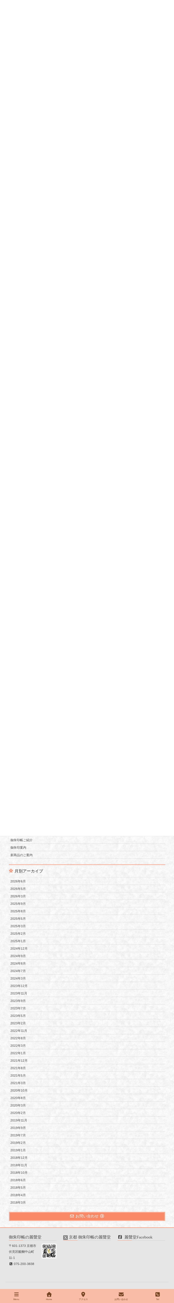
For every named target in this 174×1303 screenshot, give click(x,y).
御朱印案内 (18, 847)
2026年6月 (18, 881)
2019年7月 (18, 1135)
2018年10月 (19, 1172)
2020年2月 (18, 1113)
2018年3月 (18, 1202)
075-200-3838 (23, 1264)
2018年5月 (18, 1187)
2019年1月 (18, 1150)
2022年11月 (18, 1030)
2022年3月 (18, 1045)
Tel (157, 1299)
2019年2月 (18, 1143)
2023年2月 (18, 1023)
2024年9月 (18, 956)
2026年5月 (18, 889)
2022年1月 (18, 1053)
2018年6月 (18, 1180)
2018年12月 (19, 1157)
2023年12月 (19, 986)
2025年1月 (18, 941)
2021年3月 (18, 1083)
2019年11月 (18, 1120)
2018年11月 (18, 1165)
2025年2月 (18, 933)
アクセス (83, 1299)
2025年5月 (18, 918)
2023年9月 (18, 1001)
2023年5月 (18, 1016)
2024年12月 (19, 948)
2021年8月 (18, 1068)
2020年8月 (18, 1098)
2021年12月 (19, 1060)
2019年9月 (18, 1128)
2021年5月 (18, 1075)
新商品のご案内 (21, 855)
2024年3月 (18, 978)
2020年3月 (18, 1105)
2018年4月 (18, 1195)
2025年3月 (18, 926)
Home (49, 1299)
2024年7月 (18, 971)
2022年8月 (18, 1038)
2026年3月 (18, 896)
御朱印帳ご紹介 (21, 840)
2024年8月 (18, 963)
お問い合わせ (121, 1299)
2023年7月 (18, 1008)
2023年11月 (18, 993)
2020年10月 (19, 1090)
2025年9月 (18, 903)
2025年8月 (18, 911)
